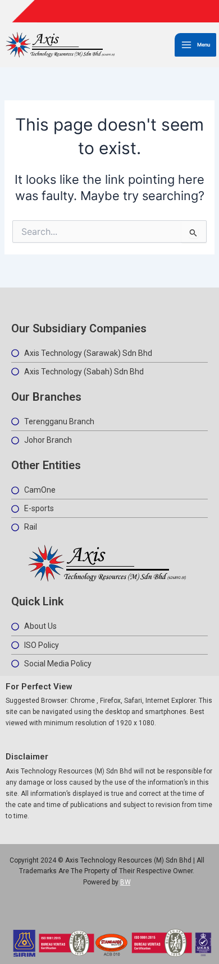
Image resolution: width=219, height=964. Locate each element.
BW (125, 882)
